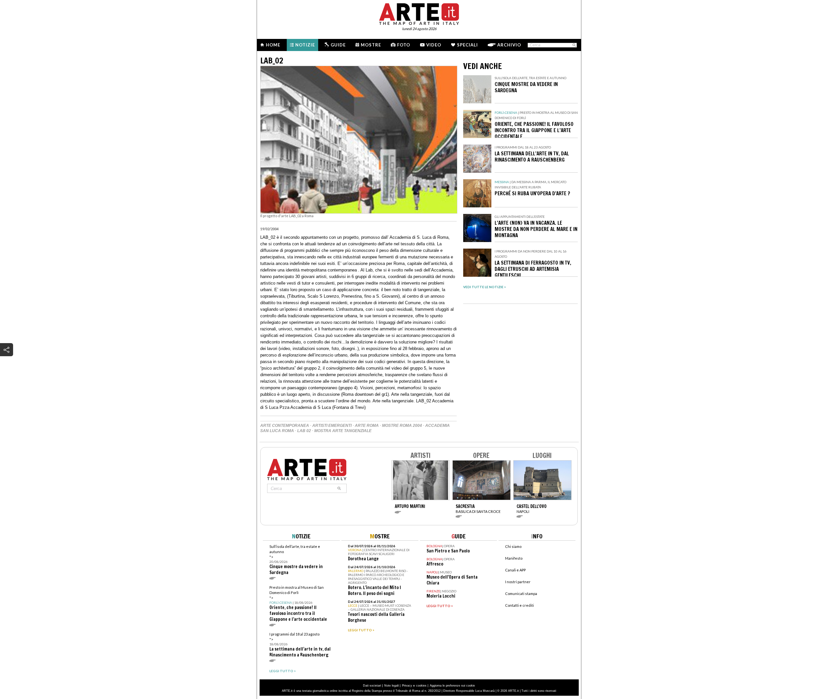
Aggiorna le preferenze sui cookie (452, 685)
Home (273, 44)
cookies (421, 685)
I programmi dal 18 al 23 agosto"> (300, 645)
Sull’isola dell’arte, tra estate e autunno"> (296, 559)
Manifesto (513, 558)
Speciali (467, 44)
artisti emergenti (332, 425)
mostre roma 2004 (402, 425)
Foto (403, 44)
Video (433, 44)
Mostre (371, 44)
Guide (338, 44)
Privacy (407, 685)
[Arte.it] (419, 13)
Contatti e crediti (519, 605)
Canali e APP (515, 570)
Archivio (509, 44)
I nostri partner (518, 582)
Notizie (305, 44)
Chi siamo (513, 546)
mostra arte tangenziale (343, 430)
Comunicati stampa (521, 593)
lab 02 (304, 430)
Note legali (391, 685)
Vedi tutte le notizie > (484, 287)
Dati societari (372, 685)
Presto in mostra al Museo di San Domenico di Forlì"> (298, 603)
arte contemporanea (284, 425)
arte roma (367, 425)
